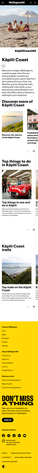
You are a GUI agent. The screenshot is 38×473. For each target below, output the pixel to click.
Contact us (6, 355)
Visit (3, 331)
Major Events (7, 384)
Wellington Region (13, 442)
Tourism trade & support (11, 380)
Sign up (7, 420)
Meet (4, 334)
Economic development (11, 387)
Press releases (7, 363)
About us (5, 359)
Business (5, 338)
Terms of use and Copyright (21, 453)
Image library (7, 370)
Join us (4, 366)
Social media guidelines (23, 457)
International (11, 444)
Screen (4, 342)
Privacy (4, 453)
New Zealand (10, 440)
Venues (5, 346)
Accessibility (6, 457)
